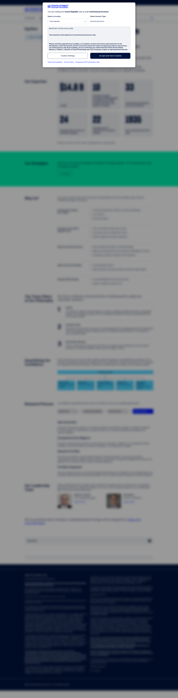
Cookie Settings (68, 56)
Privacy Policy (69, 62)
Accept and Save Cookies (110, 56)
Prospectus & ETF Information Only (87, 62)
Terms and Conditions (55, 62)
